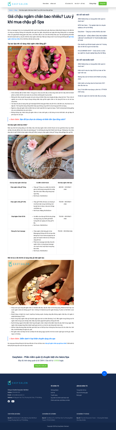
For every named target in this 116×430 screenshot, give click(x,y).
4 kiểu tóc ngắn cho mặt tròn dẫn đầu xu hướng (92, 96)
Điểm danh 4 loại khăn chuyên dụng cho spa (37, 339)
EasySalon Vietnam (63, 426)
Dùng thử (102, 3)
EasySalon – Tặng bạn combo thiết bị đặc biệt (91, 31)
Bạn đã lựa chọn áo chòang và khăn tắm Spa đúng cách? (42, 119)
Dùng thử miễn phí (40, 366)
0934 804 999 (16, 392)
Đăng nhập (92, 3)
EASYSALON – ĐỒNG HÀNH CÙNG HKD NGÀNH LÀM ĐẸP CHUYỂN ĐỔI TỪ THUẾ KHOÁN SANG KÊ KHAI (92, 38)
